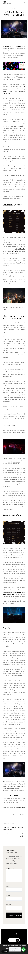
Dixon (5, 594)
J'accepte (5, 951)
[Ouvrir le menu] (24, 3)
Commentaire (10, 868)
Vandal (12, 263)
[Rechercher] (17, 940)
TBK (4, 2)
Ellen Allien (21, 592)
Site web (8, 904)
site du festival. (19, 791)
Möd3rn (22, 249)
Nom (8, 886)
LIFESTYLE (14, 8)
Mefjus (14, 592)
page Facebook (20, 808)
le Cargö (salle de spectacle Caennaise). (14, 91)
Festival (13, 46)
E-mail (8, 895)
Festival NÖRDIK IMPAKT (8, 823)
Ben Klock (10, 594)
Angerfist (19, 263)
